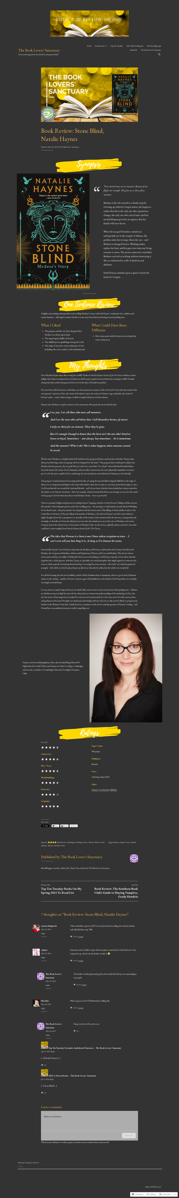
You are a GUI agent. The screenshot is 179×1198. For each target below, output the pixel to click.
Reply (43, 933)
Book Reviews (100, 46)
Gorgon (122, 842)
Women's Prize (99, 842)
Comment (129, 1135)
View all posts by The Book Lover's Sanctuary (92, 868)
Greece (127, 842)
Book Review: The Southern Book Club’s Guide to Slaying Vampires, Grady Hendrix (116, 891)
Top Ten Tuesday (116, 46)
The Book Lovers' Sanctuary (39, 50)
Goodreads (104, 789)
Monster (50, 845)
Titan (63, 845)
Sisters (85, 842)
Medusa (44, 845)
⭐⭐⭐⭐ (52, 842)
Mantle (133, 842)
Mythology (71, 842)
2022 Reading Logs (154, 46)
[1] (41, 665)
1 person (80, 936)
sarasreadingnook (49, 926)
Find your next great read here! (28, 1162)
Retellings (78, 842)
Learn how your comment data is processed (91, 1142)
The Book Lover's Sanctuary (69, 147)
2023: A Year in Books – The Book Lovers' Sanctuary (72, 1075)
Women (91, 842)
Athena (116, 842)
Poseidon (57, 845)
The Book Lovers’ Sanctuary (151, 50)
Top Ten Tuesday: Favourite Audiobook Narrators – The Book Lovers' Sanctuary (85, 1048)
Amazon (95, 789)
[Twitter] (159, 54)
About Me (133, 50)
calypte (44, 950)
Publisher (113, 789)
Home (89, 46)
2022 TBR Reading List (134, 46)
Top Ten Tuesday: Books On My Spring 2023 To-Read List (61, 889)
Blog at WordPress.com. (153, 1187)
